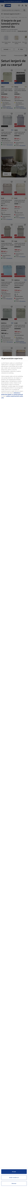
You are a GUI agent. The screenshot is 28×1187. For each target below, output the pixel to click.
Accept (14, 1171)
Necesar (14, 1183)
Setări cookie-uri (14, 1177)
